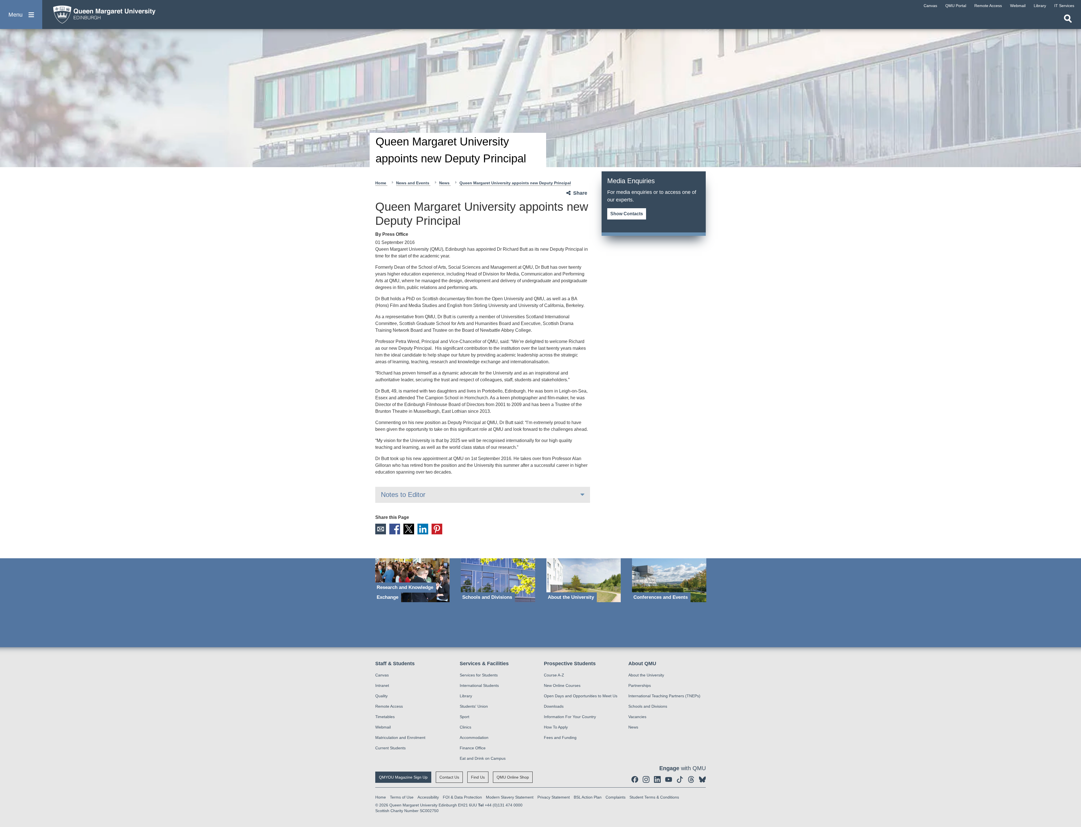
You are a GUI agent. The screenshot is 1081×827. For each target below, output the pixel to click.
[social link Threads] (691, 779)
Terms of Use (402, 797)
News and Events (413, 183)
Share (580, 193)
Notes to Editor (403, 494)
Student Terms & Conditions (654, 797)
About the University (646, 675)
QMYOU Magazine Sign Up (403, 777)
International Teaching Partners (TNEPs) (664, 696)
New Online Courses (562, 685)
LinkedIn (422, 529)
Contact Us (449, 777)
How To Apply (556, 727)
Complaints (616, 797)
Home (381, 183)
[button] (21, 14)
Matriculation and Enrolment (400, 737)
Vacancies (637, 716)
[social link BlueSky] (702, 779)
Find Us (478, 777)
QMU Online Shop (513, 777)
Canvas (382, 675)
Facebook (394, 529)
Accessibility (428, 797)
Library (466, 696)
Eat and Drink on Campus (483, 758)
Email (380, 529)
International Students (479, 685)
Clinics (465, 727)
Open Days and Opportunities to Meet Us (580, 696)
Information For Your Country (570, 716)
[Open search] (1067, 18)
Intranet (382, 685)
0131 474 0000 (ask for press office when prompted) (633, 204)
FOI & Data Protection (462, 797)
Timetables (385, 716)
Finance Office (473, 748)
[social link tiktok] (679, 779)
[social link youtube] (668, 779)
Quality (381, 696)
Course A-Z (554, 675)
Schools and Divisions (647, 706)
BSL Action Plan (588, 797)
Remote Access (389, 706)
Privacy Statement (553, 797)
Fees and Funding (560, 737)
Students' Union (474, 706)
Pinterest (437, 529)
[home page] (101, 13)
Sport (464, 716)
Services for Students (479, 675)
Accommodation (474, 737)
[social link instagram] (646, 779)
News (445, 183)
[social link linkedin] (657, 779)
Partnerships (639, 685)
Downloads (554, 706)
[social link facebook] (634, 779)
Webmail (383, 727)
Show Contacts (626, 213)
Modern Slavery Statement (509, 797)
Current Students (390, 748)
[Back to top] (1074, 772)
